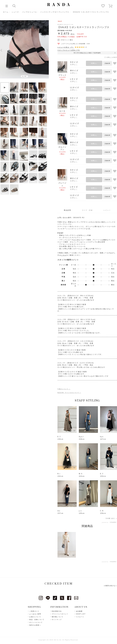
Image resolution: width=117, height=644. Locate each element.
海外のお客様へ (35, 625)
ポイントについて (36, 622)
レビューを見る (65, 47)
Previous (1, 50)
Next (47, 50)
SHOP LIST (81, 614)
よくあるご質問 (35, 614)
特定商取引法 (57, 611)
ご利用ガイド (34, 611)
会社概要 (79, 611)
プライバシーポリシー (60, 614)
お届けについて (35, 617)
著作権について (57, 617)
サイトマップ (57, 619)
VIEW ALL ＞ (111, 518)
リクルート (80, 617)
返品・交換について (36, 619)
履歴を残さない (111, 585)
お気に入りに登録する (114, 63)
